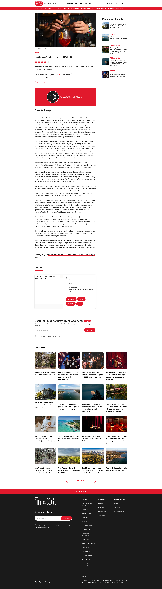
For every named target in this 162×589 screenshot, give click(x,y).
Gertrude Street (40, 120)
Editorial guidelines (87, 525)
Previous (37, 29)
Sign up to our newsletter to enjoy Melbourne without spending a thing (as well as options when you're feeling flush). (64, 324)
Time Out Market (102, 515)
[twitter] (40, 582)
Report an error (102, 511)
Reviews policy (86, 551)
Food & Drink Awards (73, 8)
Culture (59, 8)
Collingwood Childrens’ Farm (69, 137)
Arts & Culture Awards (87, 8)
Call (80, 303)
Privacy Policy (71, 335)
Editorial (100, 503)
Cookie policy (85, 539)
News (36, 8)
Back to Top (82, 491)
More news (81, 481)
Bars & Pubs (111, 8)
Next (93, 29)
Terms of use (85, 547)
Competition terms (87, 556)
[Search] (117, 3)
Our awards (85, 517)
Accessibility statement (88, 543)
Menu (81, 299)
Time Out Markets (85, 3)
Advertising (101, 507)
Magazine (116, 503)
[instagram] (45, 582)
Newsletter (117, 507)
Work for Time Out (87, 521)
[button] (61, 276)
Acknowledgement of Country (88, 504)
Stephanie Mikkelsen (75, 97)
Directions (71, 299)
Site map (84, 576)
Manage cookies (86, 570)
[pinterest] (50, 582)
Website (70, 303)
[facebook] (36, 582)
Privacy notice (86, 529)
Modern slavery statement (86, 565)
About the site (86, 560)
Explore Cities (72, 3)
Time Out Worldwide (119, 511)
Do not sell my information (86, 534)
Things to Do (43, 8)
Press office (85, 509)
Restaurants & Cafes (100, 8)
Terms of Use (62, 335)
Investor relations (87, 513)
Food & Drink (51, 8)
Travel (64, 8)
